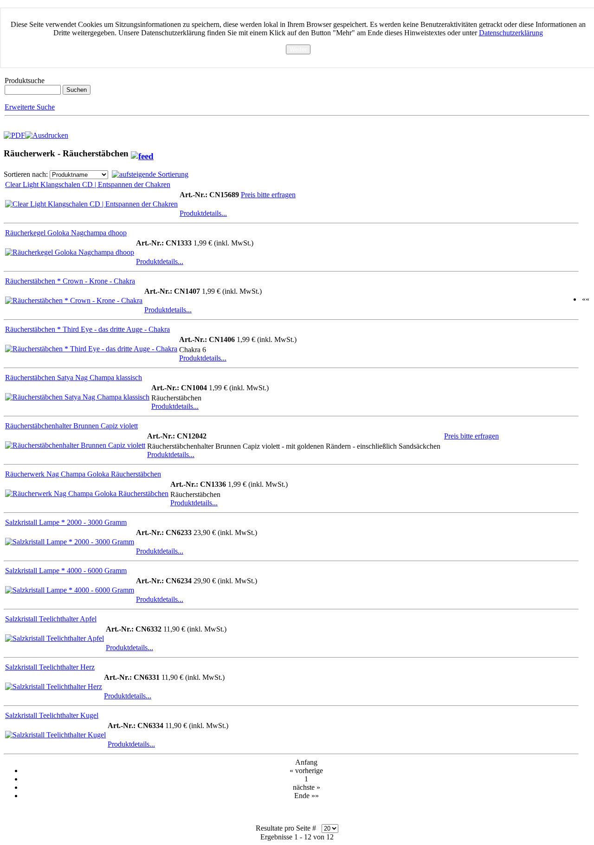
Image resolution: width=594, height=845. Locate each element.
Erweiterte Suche (30, 107)
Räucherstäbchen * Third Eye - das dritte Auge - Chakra (87, 329)
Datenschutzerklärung (511, 33)
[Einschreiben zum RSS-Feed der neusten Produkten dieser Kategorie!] (142, 153)
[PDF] (14, 133)
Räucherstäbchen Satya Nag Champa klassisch (73, 377)
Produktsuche (25, 80)
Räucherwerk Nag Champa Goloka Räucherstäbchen (83, 474)
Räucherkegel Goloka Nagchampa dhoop (66, 233)
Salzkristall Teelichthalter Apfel (51, 619)
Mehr (298, 58)
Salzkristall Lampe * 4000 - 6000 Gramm (66, 570)
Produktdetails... (203, 213)
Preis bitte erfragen (268, 195)
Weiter (298, 49)
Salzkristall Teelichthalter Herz (50, 667)
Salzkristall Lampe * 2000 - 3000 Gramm (66, 522)
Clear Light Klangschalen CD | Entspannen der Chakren (87, 184)
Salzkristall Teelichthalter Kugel (51, 715)
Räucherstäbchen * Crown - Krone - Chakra (70, 281)
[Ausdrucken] (46, 133)
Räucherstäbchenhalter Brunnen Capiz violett (71, 426)
